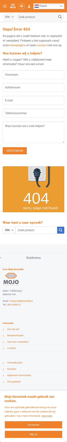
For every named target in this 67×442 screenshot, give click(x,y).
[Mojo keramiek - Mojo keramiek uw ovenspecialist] (13, 6)
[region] (33, 416)
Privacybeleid (14, 381)
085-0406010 (14, 304)
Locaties (11, 348)
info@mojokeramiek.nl (21, 301)
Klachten (11, 369)
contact (42, 45)
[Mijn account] (29, 6)
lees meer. (47, 415)
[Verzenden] (60, 16)
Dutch (43, 5)
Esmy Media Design (25, 311)
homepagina (17, 45)
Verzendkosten (14, 362)
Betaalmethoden (15, 335)
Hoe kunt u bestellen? (18, 341)
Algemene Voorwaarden (19, 375)
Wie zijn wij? (13, 329)
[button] (5, 6)
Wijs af (34, 434)
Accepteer (33, 424)
